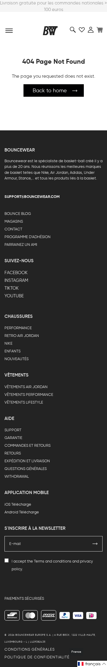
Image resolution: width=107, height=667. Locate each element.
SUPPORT (12, 430)
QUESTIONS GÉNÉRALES (25, 468)
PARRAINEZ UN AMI (20, 244)
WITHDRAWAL (16, 476)
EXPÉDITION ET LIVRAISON (27, 461)
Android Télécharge (21, 512)
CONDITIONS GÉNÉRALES (29, 649)
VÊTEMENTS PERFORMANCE (28, 394)
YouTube (14, 296)
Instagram (16, 280)
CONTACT (13, 229)
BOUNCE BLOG (17, 213)
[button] (92, 664)
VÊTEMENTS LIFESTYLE (23, 402)
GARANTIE (13, 437)
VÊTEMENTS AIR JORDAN (26, 387)
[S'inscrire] (95, 544)
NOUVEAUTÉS (16, 359)
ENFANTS (12, 351)
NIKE (8, 343)
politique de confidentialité (37, 657)
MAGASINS (13, 221)
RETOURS (12, 453)
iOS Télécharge (17, 504)
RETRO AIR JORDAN (21, 335)
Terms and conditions (52, 561)
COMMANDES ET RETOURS (27, 445)
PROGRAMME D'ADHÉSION (27, 237)
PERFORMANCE (18, 328)
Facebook (16, 272)
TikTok (11, 288)
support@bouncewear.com (32, 196)
